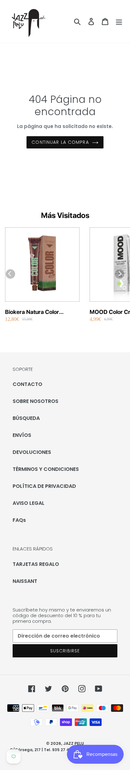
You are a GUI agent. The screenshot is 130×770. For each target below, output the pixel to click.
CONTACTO (27, 384)
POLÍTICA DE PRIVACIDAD (44, 486)
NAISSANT (25, 581)
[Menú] (119, 21)
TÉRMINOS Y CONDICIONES (46, 469)
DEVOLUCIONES (32, 452)
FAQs (19, 520)
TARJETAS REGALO (36, 564)
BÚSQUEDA (26, 418)
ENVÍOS (22, 435)
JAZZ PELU (73, 743)
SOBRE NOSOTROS (35, 401)
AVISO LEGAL (28, 503)
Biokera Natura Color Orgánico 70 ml (32, 312)
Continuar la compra (60, 142)
